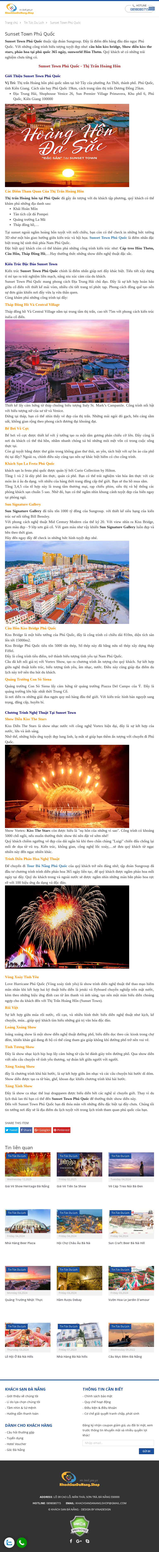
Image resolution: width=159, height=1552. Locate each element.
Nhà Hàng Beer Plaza (20, 1243)
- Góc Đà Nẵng (15, 1450)
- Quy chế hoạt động (97, 1402)
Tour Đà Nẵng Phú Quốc (47, 866)
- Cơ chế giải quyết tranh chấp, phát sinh (111, 1414)
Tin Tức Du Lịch (34, 23)
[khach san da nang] (9, 1542)
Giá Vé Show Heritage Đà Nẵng (27, 1186)
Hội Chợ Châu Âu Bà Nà (73, 1243)
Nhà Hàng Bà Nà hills (72, 1357)
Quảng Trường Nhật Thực (24, 1300)
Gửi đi (146, 1451)
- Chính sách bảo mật (97, 1396)
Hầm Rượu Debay (69, 1300)
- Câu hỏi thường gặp (19, 1432)
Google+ (45, 1130)
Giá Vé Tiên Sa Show (71, 1186)
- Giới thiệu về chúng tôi (21, 1396)
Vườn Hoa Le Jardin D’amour (128, 1300)
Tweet (13, 1130)
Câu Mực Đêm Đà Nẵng (125, 1357)
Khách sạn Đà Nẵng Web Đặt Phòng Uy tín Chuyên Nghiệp (19, 8)
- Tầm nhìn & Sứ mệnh (20, 1408)
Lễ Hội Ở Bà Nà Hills (19, 1357)
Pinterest (63, 1130)
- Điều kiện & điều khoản (100, 1408)
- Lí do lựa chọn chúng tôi (22, 1402)
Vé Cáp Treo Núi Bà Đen (125, 1186)
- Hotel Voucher (15, 1444)
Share (27, 1130)
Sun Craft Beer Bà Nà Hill (126, 1243)
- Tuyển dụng (14, 1438)
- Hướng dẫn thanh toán (22, 1414)
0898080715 (139, 9)
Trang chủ (11, 23)
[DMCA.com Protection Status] (80, 1526)
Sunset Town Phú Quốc (65, 23)
